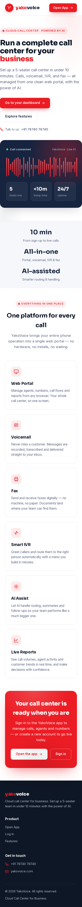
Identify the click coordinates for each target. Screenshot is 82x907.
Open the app (26, 754)
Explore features (18, 116)
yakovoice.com (22, 871)
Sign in (61, 754)
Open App (60, 7)
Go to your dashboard (22, 103)
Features (11, 841)
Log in (9, 834)
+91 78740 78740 (23, 864)
